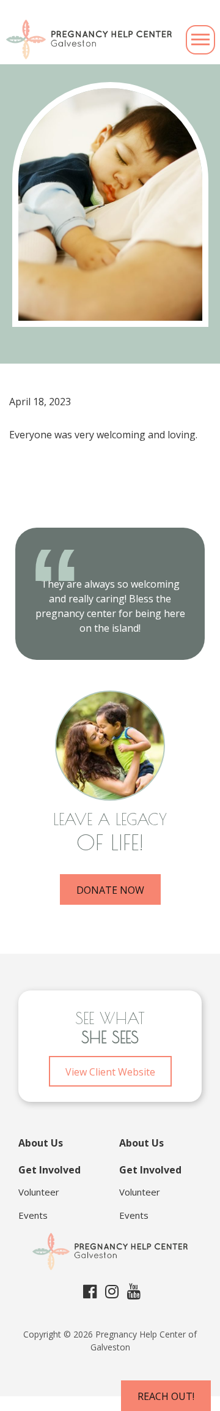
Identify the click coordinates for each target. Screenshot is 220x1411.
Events (33, 1215)
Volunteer (38, 1192)
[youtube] (134, 1291)
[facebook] (90, 1291)
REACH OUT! (166, 1396)
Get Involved (49, 1170)
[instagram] (112, 1291)
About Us (40, 1143)
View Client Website (110, 1072)
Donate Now (110, 890)
